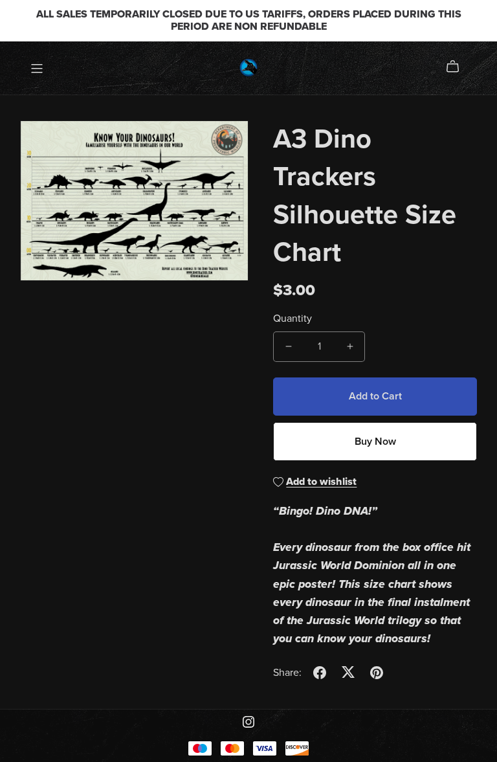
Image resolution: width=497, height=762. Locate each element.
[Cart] (458, 66)
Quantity (292, 318)
